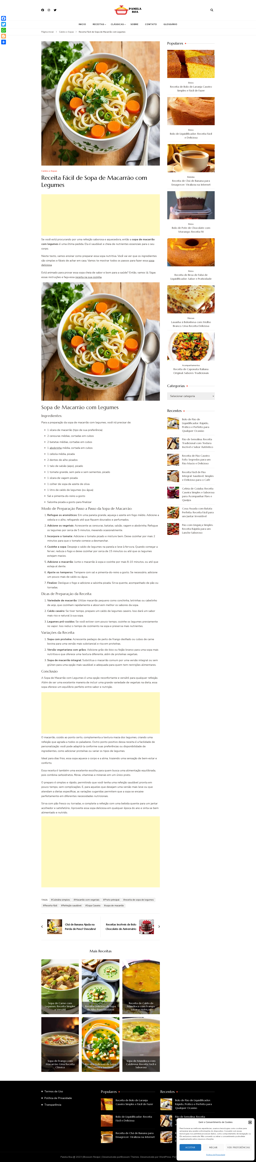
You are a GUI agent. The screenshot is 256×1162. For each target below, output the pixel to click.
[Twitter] (4, 24)
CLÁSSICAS (117, 24)
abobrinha (56, 448)
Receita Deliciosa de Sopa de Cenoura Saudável (100, 1066)
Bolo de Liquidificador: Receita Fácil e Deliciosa (191, 135)
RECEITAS (98, 24)
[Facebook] (4, 18)
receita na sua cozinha (88, 277)
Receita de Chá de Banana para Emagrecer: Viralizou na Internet (191, 182)
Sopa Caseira (93, 905)
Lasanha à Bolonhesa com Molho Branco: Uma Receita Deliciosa (191, 324)
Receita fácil (50, 905)
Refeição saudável (72, 905)
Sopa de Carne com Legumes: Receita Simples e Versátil (60, 1006)
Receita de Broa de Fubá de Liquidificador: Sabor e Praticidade (191, 276)
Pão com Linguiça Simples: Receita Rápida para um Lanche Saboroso (197, 528)
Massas (191, 318)
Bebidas (191, 177)
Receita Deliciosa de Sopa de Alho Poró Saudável (100, 1008)
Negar (213, 1147)
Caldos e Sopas (49, 171)
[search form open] (212, 10)
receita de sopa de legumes (139, 899)
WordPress (165, 1157)
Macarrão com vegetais (87, 899)
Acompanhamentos (191, 365)
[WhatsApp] (4, 30)
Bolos (191, 82)
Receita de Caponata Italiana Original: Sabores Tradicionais (191, 371)
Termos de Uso (53, 1091)
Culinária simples (61, 899)
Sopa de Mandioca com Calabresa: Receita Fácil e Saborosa (141, 1064)
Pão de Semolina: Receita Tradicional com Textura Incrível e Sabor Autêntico (197, 443)
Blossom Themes (129, 1157)
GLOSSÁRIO (170, 24)
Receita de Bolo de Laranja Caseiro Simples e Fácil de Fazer (191, 88)
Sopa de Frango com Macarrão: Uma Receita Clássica (60, 1064)
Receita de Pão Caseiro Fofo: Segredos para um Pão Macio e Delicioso (196, 459)
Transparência (52, 1105)
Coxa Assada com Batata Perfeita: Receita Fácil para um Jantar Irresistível (198, 512)
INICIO (82, 24)
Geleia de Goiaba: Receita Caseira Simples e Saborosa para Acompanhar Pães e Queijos (198, 494)
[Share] (4, 42)
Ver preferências (238, 1147)
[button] (250, 1122)
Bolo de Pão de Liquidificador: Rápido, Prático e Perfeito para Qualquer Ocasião (195, 425)
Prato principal (112, 899)
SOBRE (134, 24)
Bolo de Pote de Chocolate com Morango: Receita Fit (191, 229)
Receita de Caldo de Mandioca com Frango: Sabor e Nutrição (141, 1006)
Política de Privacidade (215, 1155)
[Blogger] (4, 36)
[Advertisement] (100, 215)
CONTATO (151, 24)
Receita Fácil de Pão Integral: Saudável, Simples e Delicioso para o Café (198, 475)
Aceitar (190, 1147)
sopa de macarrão (114, 905)
